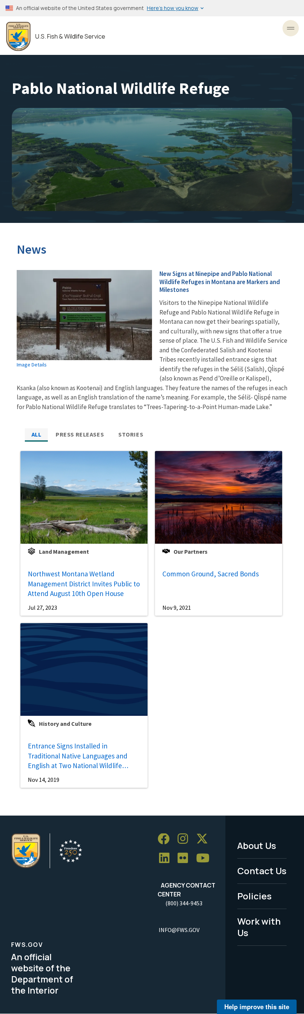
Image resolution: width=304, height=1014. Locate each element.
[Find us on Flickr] (185, 858)
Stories (130, 434)
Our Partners (191, 551)
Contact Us (262, 871)
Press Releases (80, 434)
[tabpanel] (152, 619)
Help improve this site (256, 1006)
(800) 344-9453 (183, 903)
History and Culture (65, 723)
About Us (256, 845)
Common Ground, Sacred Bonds (210, 573)
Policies (254, 896)
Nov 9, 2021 (176, 607)
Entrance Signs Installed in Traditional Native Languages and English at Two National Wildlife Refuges (78, 755)
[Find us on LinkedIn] (167, 858)
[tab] (36, 434)
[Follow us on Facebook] (166, 839)
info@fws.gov (179, 930)
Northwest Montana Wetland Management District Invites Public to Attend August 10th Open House (84, 583)
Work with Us (259, 927)
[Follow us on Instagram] (185, 839)
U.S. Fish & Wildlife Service (70, 36)
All (37, 434)
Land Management (64, 551)
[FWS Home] (18, 36)
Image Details (32, 364)
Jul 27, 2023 (42, 607)
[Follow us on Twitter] (204, 839)
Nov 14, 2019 (43, 779)
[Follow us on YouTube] (205, 858)
